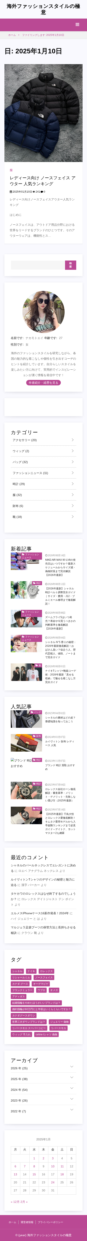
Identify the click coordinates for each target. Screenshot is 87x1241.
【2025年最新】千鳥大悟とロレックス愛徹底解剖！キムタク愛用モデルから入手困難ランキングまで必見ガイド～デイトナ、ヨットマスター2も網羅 (60, 824)
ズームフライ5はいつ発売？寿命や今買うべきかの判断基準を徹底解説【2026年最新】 (60, 623)
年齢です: (50, 338)
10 (52, 1166)
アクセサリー (24, 440)
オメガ (54, 990)
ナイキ (31, 971)
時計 (18, 484)
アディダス (18, 996)
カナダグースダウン (23, 1015)
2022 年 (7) (18, 1111)
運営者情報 (27, 1222)
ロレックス (46, 971)
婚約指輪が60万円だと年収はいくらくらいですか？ (41, 1009)
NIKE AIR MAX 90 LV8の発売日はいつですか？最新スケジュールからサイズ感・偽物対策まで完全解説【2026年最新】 (60, 567)
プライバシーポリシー (50, 1222)
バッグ (20, 462)
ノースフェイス (44, 977)
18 (62, 1174)
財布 (17, 506)
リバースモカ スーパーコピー (29, 1028)
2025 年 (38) (19, 1079)
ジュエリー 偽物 (59, 1021)
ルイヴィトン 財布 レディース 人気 (59, 743)
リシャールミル (21, 977)
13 (15, 1174)
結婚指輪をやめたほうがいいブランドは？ (36, 1002)
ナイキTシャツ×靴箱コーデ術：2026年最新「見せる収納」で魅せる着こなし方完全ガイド (60, 676)
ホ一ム (12, 1222)
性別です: (17, 344)
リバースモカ (58, 1028)
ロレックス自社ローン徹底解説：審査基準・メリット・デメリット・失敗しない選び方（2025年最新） (60, 795)
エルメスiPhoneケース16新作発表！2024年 (40, 913)
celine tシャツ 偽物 (46, 1034)
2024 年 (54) (19, 1089)
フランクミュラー (22, 990)
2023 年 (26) (19, 1100)
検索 (70, 265)
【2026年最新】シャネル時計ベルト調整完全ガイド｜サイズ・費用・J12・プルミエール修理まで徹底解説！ (60, 596)
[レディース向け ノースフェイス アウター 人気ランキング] (43, 113)
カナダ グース (20, 983)
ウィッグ (20, 451)
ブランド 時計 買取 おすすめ (60, 767)
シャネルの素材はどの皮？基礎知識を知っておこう (60, 719)
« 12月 (15, 1201)
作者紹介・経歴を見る (43, 382)
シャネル (17, 971)
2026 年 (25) (19, 1068)
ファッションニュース (30, 473)
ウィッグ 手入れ (21, 1034)
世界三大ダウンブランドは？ (28, 1021)
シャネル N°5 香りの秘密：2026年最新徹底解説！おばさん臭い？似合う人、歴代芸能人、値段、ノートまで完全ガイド (60, 650)
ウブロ (41, 990)
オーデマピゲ (40, 983)
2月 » (24, 1201)
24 (52, 1182)
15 (34, 1174)
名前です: (17, 338)
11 (62, 1166)
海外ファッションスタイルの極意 (43, 9)
